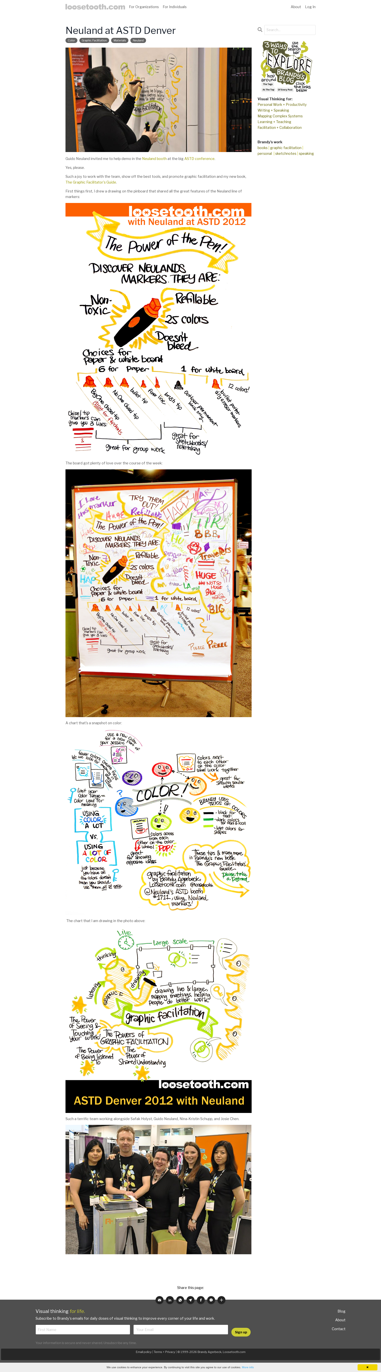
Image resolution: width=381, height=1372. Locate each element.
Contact (338, 1329)
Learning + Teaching (274, 122)
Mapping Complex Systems (280, 116)
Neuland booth (154, 159)
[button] (160, 1300)
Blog (341, 1311)
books (262, 148)
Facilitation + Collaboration (280, 127)
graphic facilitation (94, 40)
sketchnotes (285, 153)
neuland (138, 40)
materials (120, 40)
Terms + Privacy (164, 1352)
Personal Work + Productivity (282, 104)
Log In (310, 7)
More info (248, 1367)
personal (265, 153)
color (71, 40)
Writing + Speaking (273, 110)
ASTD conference (199, 159)
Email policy (144, 1352)
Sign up (241, 1332)
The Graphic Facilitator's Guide (90, 182)
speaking (306, 153)
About (340, 1320)
